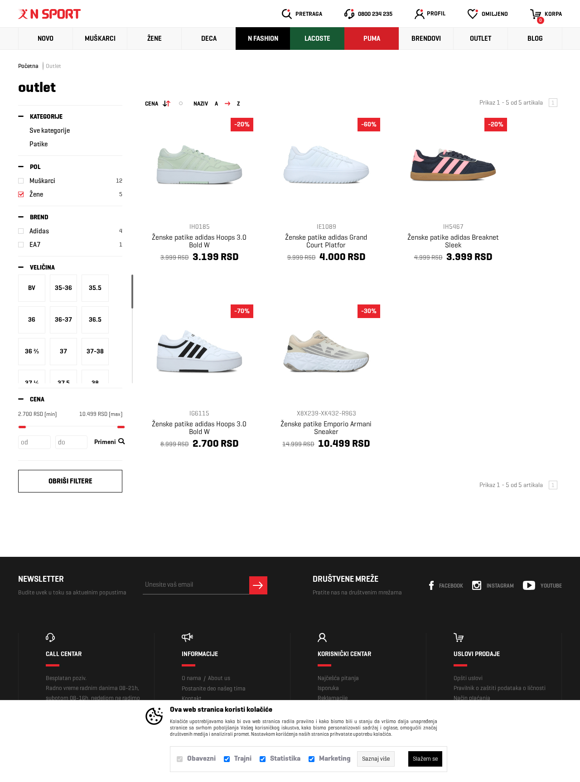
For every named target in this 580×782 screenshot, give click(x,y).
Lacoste (317, 38)
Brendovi (426, 38)
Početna (28, 66)
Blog (535, 38)
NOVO (45, 38)
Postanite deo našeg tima (214, 688)
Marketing (335, 758)
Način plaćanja (472, 698)
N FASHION (263, 38)
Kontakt (192, 698)
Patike (38, 144)
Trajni (242, 758)
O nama (191, 678)
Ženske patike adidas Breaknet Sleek (453, 241)
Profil (436, 13)
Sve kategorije (49, 130)
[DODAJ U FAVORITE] (180, 279)
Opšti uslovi (468, 678)
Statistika (285, 758)
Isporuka (328, 688)
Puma (371, 38)
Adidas (39, 231)
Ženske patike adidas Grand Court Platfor (326, 241)
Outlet (480, 38)
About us (219, 678)
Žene (154, 38)
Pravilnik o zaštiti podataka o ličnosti (500, 688)
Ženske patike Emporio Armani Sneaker (326, 427)
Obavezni (201, 758)
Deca (209, 38)
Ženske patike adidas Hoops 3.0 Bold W (199, 241)
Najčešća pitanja (338, 678)
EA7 (34, 245)
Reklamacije (333, 698)
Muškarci (100, 38)
